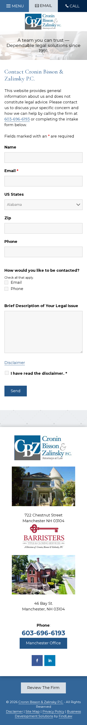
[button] (14, 4)
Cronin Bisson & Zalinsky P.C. (40, 702)
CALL (74, 6)
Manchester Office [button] (43, 643)
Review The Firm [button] (43, 687)
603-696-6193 (17, 119)
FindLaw (65, 716)
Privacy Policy (53, 711)
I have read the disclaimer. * (39, 373)
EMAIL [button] (46, 5)
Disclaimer (14, 362)
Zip (7, 218)
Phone (10, 241)
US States (14, 194)
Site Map (33, 711)
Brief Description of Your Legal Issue (41, 306)
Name (10, 147)
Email (11, 171)
